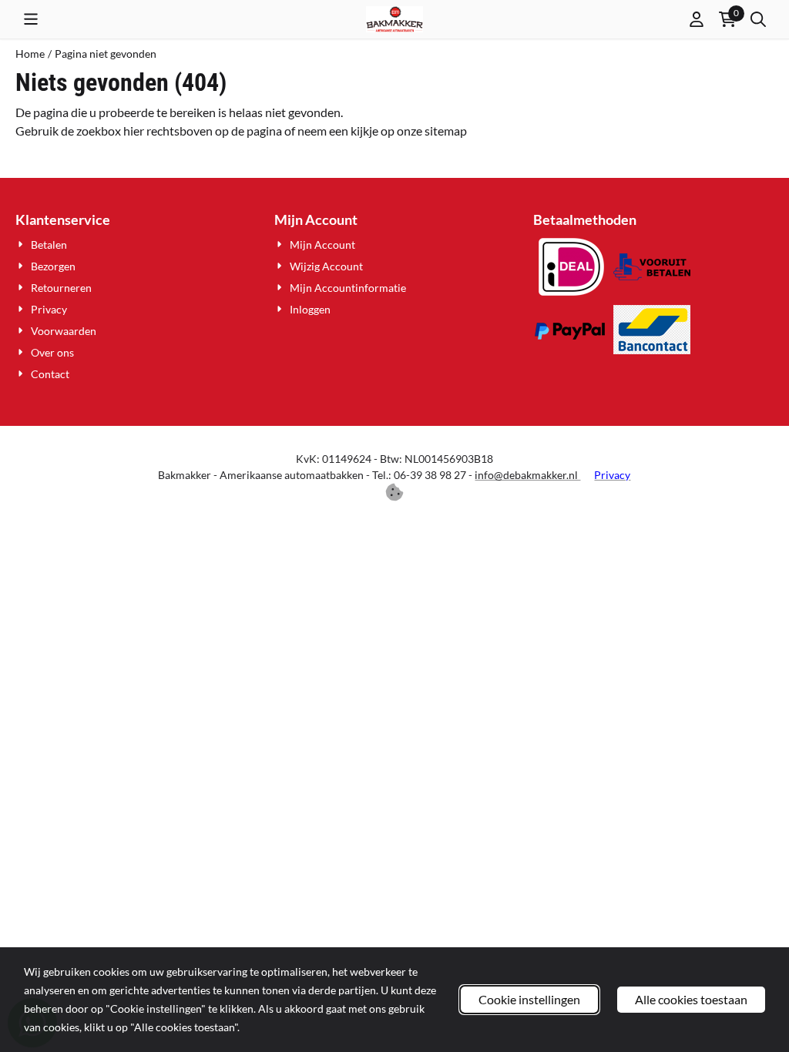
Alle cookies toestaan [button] (691, 999)
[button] (30, 19)
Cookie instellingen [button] (529, 999)
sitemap (446, 130)
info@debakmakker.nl (527, 474)
